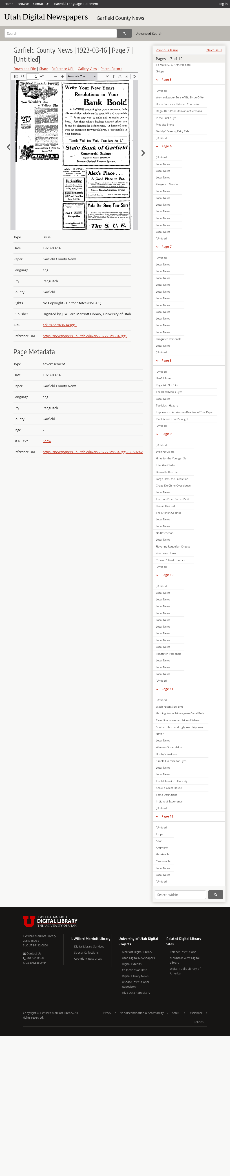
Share (43, 68)
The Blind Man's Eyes (169, 392)
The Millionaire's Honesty (172, 781)
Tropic (160, 834)
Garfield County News (120, 18)
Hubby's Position (166, 754)
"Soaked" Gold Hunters (170, 560)
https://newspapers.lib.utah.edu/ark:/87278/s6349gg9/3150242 (93, 452)
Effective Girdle (165, 465)
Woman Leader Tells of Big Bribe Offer (180, 97)
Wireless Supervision (169, 747)
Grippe (160, 71)
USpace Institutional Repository (135, 984)
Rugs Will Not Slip (166, 385)
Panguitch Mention (167, 184)
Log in (223, 4)
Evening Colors (165, 452)
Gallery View (87, 68)
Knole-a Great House (169, 788)
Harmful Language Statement (76, 4)
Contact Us (41, 4)
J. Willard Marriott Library (39, 936)
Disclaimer (195, 1013)
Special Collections (86, 952)
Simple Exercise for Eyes (171, 761)
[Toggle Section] (157, 80)
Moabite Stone (165, 124)
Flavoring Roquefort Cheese (173, 546)
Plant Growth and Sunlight (172, 419)
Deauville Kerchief (167, 472)
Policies (198, 1022)
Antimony (162, 848)
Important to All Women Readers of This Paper (185, 412)
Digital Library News (135, 976)
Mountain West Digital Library (184, 960)
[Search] (124, 33)
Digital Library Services (89, 946)
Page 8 (166, 360)
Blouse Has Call (165, 506)
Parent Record (111, 68)
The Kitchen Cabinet (168, 513)
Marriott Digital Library (137, 952)
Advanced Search (149, 33)
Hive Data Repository (136, 993)
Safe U (176, 1013)
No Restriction (164, 533)
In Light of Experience (169, 801)
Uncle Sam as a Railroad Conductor (178, 104)
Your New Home (166, 553)
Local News (163, 164)
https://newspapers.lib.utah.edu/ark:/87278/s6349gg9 (85, 336)
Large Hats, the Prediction (172, 479)
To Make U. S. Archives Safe (173, 65)
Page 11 (167, 689)
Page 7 (166, 246)
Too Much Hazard (167, 405)
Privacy (106, 1013)
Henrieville (162, 854)
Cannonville (163, 861)
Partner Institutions (183, 952)
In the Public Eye (166, 118)
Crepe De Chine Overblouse (173, 485)
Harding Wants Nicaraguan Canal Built (180, 713)
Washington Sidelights (170, 707)
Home (8, 4)
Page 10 (167, 575)
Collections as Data (134, 970)
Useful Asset (164, 378)
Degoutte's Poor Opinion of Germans (179, 111)
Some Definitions (166, 795)
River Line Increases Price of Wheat (178, 720)
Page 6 (166, 146)
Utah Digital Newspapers (138, 958)
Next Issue (214, 50)
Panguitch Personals (168, 339)
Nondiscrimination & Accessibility (141, 1013)
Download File (24, 68)
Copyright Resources (88, 958)
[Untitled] (162, 91)
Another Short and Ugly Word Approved (180, 727)
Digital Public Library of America (185, 971)
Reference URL (63, 68)
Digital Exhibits (132, 964)
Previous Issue (167, 50)
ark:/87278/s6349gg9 (60, 325)
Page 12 (167, 816)
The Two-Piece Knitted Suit (172, 499)
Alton (159, 841)
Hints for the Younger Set (171, 458)
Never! (160, 734)
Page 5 (166, 79)
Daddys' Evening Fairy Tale (172, 131)
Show (47, 441)
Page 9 (166, 434)
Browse (23, 4)
